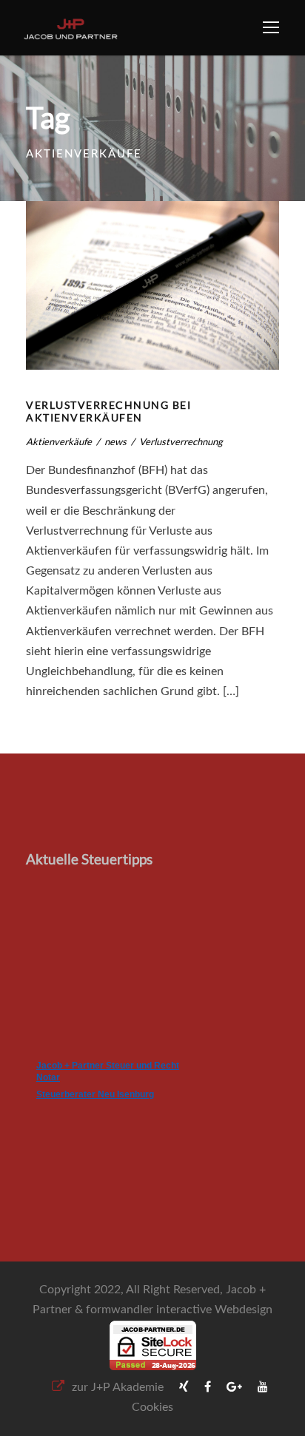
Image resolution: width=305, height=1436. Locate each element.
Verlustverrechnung (181, 441)
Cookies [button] (152, 1407)
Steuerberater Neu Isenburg (95, 1094)
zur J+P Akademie (118, 1387)
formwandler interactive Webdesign (179, 1309)
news (115, 441)
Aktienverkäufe (59, 441)
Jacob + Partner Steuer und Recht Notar (107, 1071)
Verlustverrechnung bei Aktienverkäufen (108, 411)
